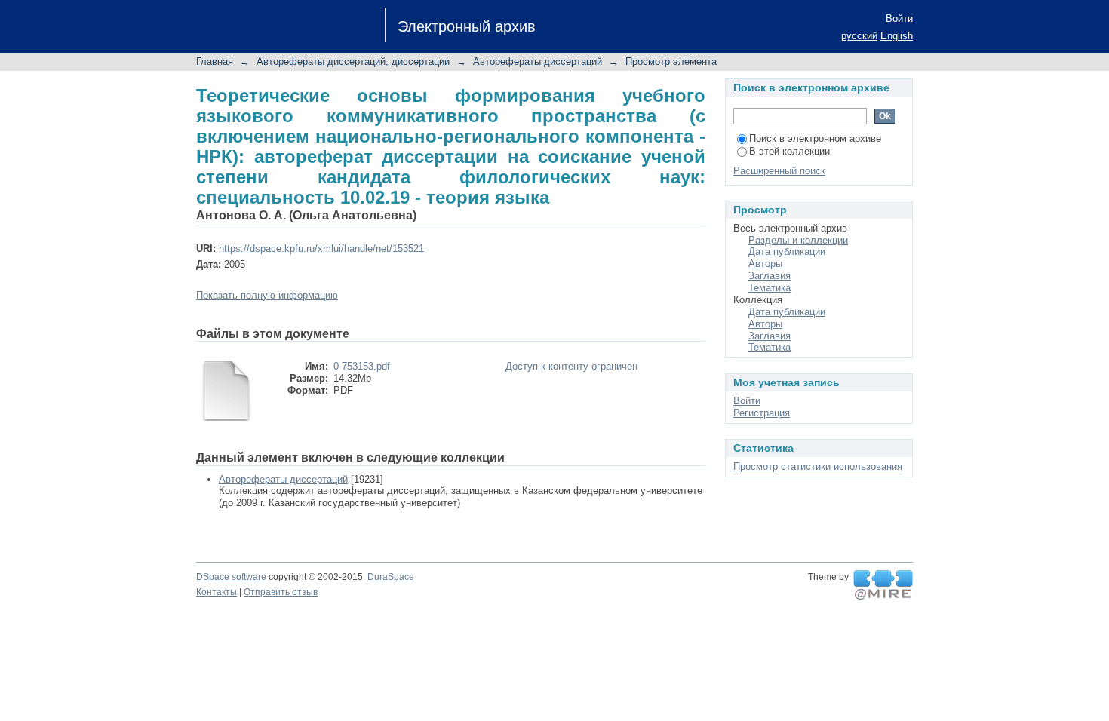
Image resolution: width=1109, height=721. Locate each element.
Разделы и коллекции (798, 240)
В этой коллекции (789, 151)
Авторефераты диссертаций (537, 61)
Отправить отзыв (281, 592)
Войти (899, 18)
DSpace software (231, 577)
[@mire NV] (883, 585)
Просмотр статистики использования (817, 466)
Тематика (769, 287)
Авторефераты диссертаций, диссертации (353, 61)
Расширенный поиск (779, 170)
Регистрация (761, 413)
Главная (214, 61)
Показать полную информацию (267, 295)
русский (859, 35)
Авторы (765, 263)
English (896, 35)
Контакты (216, 592)
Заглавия (769, 275)
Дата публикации (786, 251)
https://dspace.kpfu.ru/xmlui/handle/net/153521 (321, 248)
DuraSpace (390, 577)
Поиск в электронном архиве (815, 138)
